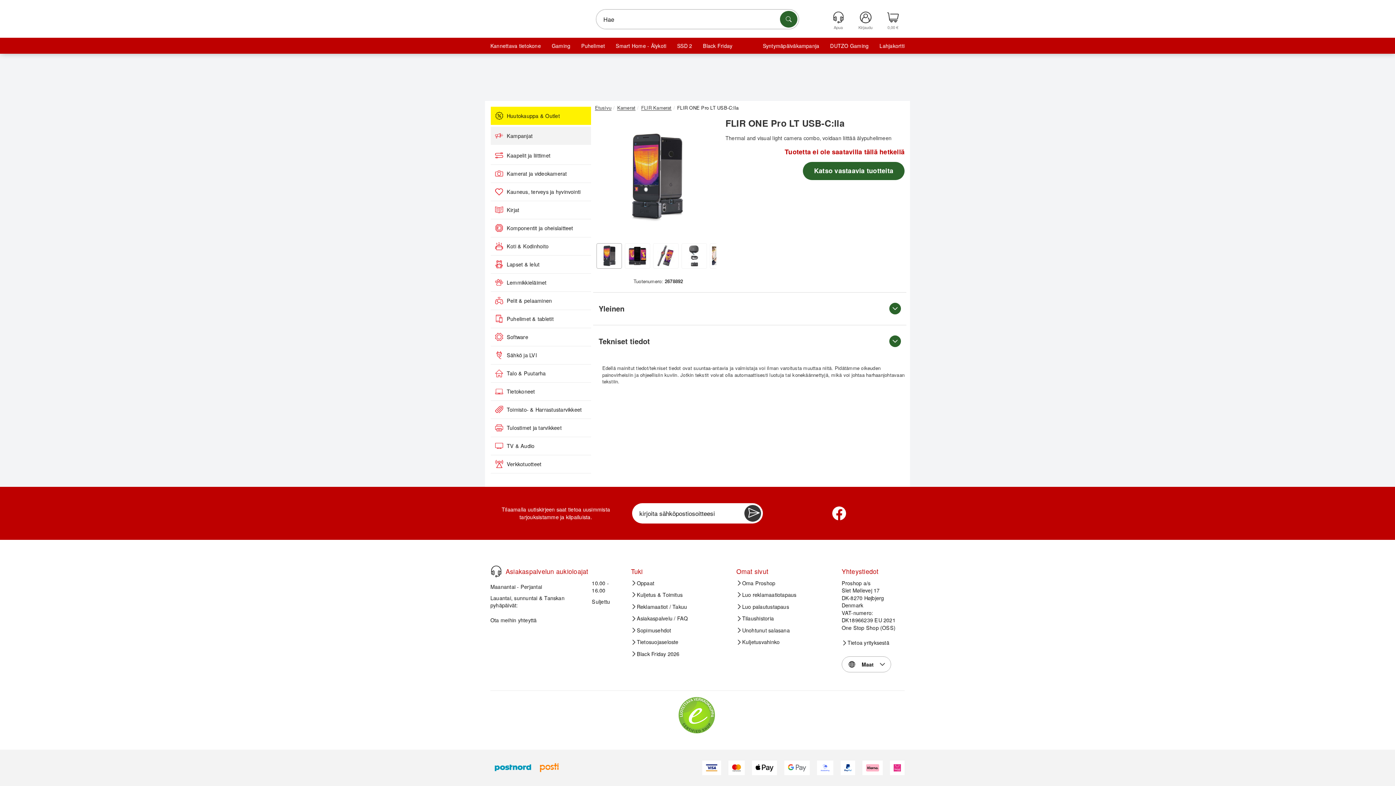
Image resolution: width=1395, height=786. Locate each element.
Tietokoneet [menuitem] (521, 391)
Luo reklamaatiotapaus (769, 594)
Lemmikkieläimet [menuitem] (527, 282)
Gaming (561, 45)
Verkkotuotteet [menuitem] (524, 464)
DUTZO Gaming (849, 45)
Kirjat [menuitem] (513, 209)
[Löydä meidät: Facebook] (839, 513)
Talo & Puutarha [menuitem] (526, 373)
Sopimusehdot (654, 630)
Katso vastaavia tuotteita (853, 170)
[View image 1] (609, 256)
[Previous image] (606, 179)
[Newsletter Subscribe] (752, 513)
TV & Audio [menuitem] (520, 445)
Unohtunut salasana (766, 630)
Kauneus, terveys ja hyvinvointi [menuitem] (544, 191)
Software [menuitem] (517, 337)
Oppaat (645, 583)
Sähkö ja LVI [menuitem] (522, 355)
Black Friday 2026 (658, 653)
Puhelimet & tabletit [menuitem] (530, 318)
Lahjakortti (892, 45)
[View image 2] (637, 256)
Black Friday (717, 45)
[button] (656, 177)
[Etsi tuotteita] (788, 19)
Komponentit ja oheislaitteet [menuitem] (540, 228)
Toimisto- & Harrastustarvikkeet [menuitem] (544, 409)
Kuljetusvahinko (761, 642)
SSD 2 (684, 45)
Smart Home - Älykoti (641, 45)
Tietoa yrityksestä (868, 642)
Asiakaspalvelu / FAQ (662, 618)
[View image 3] (666, 256)
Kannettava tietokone (515, 45)
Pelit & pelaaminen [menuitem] (529, 300)
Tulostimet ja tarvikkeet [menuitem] (534, 427)
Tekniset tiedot (624, 341)
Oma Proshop (759, 583)
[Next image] (705, 179)
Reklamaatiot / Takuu (662, 606)
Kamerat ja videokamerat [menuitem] (537, 173)
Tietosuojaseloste (658, 642)
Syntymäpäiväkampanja (791, 45)
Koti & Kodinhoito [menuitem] (528, 246)
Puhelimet (593, 45)
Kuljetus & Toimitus (660, 594)
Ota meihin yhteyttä (513, 620)
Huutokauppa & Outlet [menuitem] (533, 115)
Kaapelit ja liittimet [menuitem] (528, 155)
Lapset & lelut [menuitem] (523, 264)
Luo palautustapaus (765, 606)
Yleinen (611, 308)
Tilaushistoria (758, 618)
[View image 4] (694, 256)
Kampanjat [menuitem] (520, 135)
